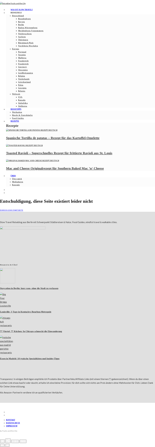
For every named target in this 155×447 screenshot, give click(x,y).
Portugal (22, 52)
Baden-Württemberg (27, 28)
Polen (20, 85)
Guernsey (22, 67)
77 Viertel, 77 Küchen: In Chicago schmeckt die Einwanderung (31, 331)
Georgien (22, 88)
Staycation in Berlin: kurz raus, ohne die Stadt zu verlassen (29, 288)
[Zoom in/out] (23, 441)
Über (13, 176)
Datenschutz (13, 423)
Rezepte (15, 121)
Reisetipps (16, 109)
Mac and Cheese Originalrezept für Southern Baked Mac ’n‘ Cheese (55, 168)
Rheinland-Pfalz (25, 43)
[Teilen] (8, 441)
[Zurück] (2, 445)
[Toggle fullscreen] (15, 441)
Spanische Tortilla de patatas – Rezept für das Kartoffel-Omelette (52, 138)
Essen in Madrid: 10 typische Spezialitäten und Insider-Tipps (29, 358)
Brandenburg (24, 19)
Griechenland (24, 82)
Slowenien (23, 70)
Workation (17, 112)
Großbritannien (25, 73)
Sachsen (22, 37)
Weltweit (16, 94)
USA (20, 97)
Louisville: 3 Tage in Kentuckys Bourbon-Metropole (25, 312)
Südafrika (23, 103)
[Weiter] (7, 445)
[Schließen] (2, 441)
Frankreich (23, 61)
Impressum (11, 426)
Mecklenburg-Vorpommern (30, 31)
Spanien (22, 55)
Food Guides (18, 118)
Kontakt (16, 185)
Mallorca (22, 58)
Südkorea (22, 106)
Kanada (21, 100)
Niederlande (24, 79)
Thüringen (23, 40)
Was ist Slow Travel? (22, 10)
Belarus (21, 91)
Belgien (21, 76)
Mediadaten (17, 182)
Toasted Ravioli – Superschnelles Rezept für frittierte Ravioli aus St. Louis (59, 153)
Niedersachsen (25, 34)
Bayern (21, 22)
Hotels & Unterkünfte (22, 115)
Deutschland (18, 16)
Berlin (21, 25)
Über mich (17, 179)
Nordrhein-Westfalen (28, 46)
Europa (15, 49)
